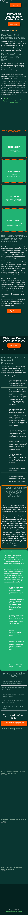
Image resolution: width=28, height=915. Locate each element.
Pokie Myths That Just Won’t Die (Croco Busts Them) (11, 868)
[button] (25, 5)
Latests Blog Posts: (12, 728)
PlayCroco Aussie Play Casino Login (14, 16)
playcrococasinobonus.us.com (14, 911)
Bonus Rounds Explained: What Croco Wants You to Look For (13, 772)
